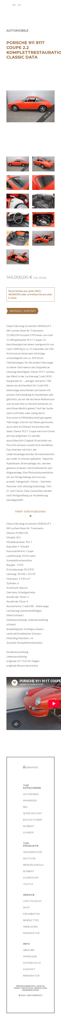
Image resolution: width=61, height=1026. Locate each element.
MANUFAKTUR (31, 933)
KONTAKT (29, 969)
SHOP (26, 907)
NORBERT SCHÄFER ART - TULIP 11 (31, 877)
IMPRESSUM (30, 956)
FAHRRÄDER (30, 800)
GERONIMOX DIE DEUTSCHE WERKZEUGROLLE (33, 858)
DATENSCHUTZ (32, 962)
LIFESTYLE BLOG (32, 901)
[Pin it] (21, 740)
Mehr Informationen (30, 511)
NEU (25, 806)
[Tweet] (14, 740)
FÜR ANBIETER (31, 913)
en (19, 5)
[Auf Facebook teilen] (8, 740)
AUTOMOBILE (31, 794)
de (14, 5)
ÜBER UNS (28, 950)
